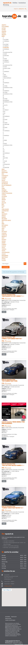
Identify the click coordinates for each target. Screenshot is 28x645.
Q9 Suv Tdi (5, 105)
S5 (3, 138)
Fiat (3, 187)
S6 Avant (5, 143)
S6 (3, 142)
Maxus (4, 215)
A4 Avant (5, 54)
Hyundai (4, 196)
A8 (3, 73)
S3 (3, 134)
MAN (3, 212)
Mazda (4, 217)
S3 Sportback (6, 135)
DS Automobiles (6, 185)
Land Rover (5, 209)
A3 (3, 42)
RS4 (3, 118)
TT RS (4, 162)
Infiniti (4, 199)
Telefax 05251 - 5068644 (9, 583)
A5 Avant (5, 58)
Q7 (3, 95)
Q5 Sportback (6, 90)
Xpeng (3, 259)
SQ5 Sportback (6, 153)
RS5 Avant (5, 122)
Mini (3, 223)
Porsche (4, 235)
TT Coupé (5, 161)
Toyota (4, 249)
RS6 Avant (5, 127)
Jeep (3, 204)
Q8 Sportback (6, 100)
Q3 (3, 81)
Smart (3, 243)
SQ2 (3, 150)
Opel (3, 228)
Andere (4, 31)
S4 (3, 137)
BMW (3, 169)
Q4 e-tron (5, 86)
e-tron (4, 74)
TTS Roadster (6, 167)
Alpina (4, 28)
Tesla (3, 247)
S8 (3, 148)
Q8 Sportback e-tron (7, 102)
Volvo (3, 254)
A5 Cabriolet (6, 60)
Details (4, 312)
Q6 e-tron (5, 92)
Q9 (3, 103)
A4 (3, 50)
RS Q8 (4, 113)
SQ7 (3, 154)
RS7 (3, 129)
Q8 (3, 97)
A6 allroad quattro (7, 65)
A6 (3, 63)
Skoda (4, 241)
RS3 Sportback (6, 116)
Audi (3, 36)
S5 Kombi (5, 140)
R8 (3, 106)
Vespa (3, 251)
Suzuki (4, 246)
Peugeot (4, 231)
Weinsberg (5, 255)
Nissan (4, 227)
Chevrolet (5, 175)
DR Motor (5, 183)
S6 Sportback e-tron (7, 145)
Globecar (5, 191)
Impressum (14, 616)
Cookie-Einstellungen (10, 620)
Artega (4, 34)
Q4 (3, 84)
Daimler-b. (5, 182)
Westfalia (5, 257)
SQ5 (3, 151)
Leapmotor (5, 211)
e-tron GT (5, 76)
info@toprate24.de (8, 586)
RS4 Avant (5, 119)
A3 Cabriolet (6, 46)
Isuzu (3, 201)
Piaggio (4, 233)
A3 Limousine (6, 47)
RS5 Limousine (6, 124)
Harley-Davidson (7, 193)
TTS (3, 166)
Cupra (3, 179)
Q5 (3, 89)
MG (3, 222)
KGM (3, 206)
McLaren (4, 219)
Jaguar (4, 203)
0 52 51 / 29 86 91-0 (19, 9)
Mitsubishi (5, 225)
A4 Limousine (6, 55)
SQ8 (3, 156)
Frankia (4, 190)
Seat (3, 238)
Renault (4, 236)
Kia (2, 207)
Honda (4, 195)
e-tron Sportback (7, 78)
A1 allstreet (6, 39)
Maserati (4, 214)
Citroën (4, 177)
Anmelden (7, 616)
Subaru (4, 244)
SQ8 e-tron (5, 158)
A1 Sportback (6, 41)
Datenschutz (8, 618)
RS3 (3, 114)
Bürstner (5, 172)
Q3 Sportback (6, 82)
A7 (3, 70)
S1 (3, 132)
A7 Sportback (6, 71)
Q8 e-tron (5, 98)
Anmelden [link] (6, 267)
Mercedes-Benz (6, 220)
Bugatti (4, 171)
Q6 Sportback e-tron (7, 94)
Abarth (4, 25)
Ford (3, 188)
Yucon (4, 260)
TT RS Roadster (6, 164)
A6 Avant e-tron (6, 68)
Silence (4, 239)
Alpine (4, 30)
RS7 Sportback (6, 130)
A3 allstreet (6, 44)
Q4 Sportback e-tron (7, 87)
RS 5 (4, 108)
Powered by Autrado (19, 644)
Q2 (3, 79)
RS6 (3, 126)
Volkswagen (5, 252)
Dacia (3, 180)
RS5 (3, 121)
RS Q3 (4, 111)
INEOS (3, 198)
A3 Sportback (6, 49)
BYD (3, 174)
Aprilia (4, 33)
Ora (3, 230)
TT (3, 159)
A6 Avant (5, 66)
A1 (3, 38)
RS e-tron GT (5, 110)
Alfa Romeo (5, 26)
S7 (3, 146)
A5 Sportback (6, 62)
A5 (3, 57)
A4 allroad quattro (7, 52)
